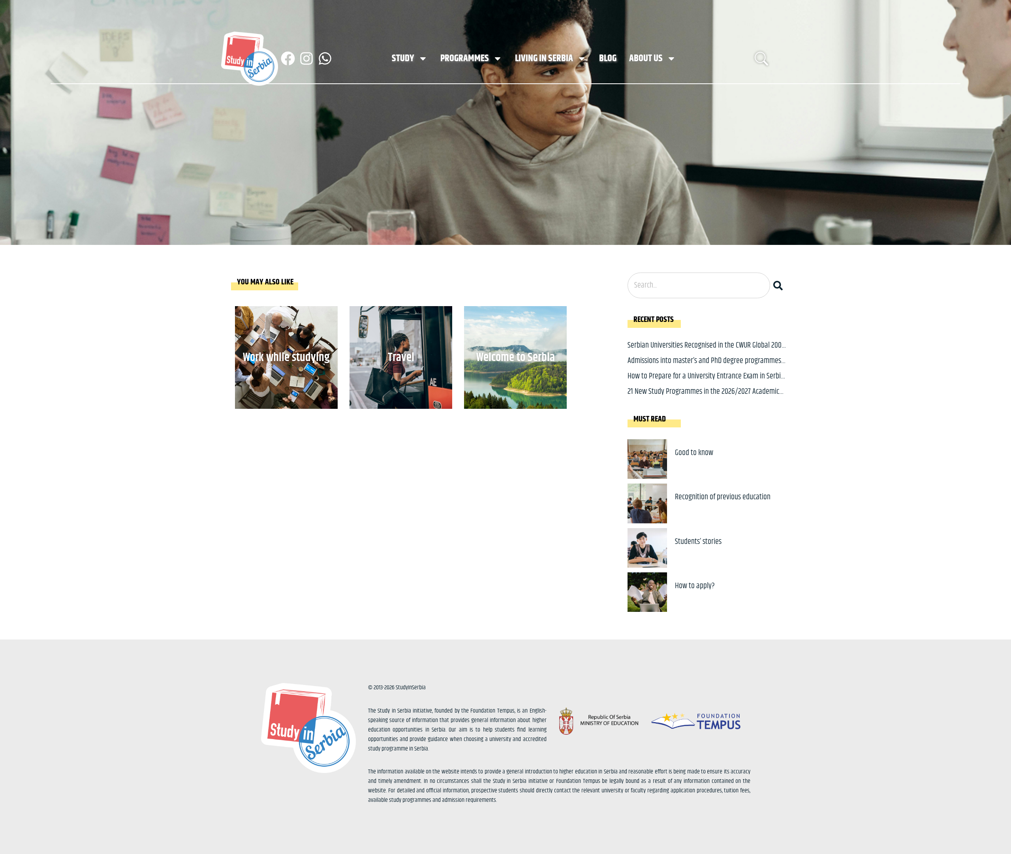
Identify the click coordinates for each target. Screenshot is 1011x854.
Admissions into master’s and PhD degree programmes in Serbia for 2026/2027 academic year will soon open (704, 367)
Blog (607, 58)
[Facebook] (288, 58)
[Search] (779, 285)
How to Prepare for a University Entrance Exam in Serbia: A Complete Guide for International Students (707, 382)
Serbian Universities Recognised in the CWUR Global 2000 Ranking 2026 (706, 351)
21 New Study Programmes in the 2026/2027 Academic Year (703, 398)
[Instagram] (306, 58)
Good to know (694, 453)
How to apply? (695, 586)
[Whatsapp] (325, 58)
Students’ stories (698, 542)
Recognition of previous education (722, 497)
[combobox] (699, 285)
